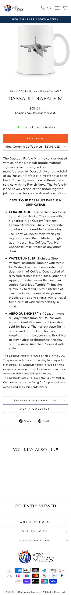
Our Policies (34, 531)
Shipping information (35, 400)
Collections (28, 91)
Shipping (20, 113)
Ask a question (35, 408)
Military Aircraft (48, 91)
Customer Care (35, 540)
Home (14, 91)
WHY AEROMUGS (34, 521)
